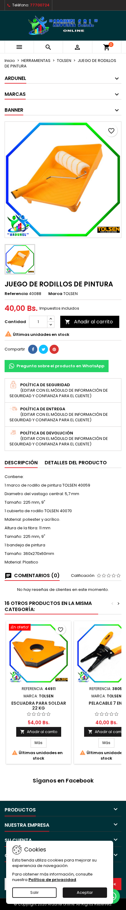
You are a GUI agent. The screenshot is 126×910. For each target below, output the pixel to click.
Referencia (16, 294)
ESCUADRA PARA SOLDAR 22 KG (38, 705)
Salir (34, 892)
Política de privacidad (52, 880)
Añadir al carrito (89, 321)
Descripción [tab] (21, 462)
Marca (55, 294)
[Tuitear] (43, 349)
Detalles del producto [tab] (76, 462)
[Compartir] (32, 349)
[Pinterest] (54, 349)
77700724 (40, 5)
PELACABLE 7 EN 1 (106, 703)
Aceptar (85, 892)
